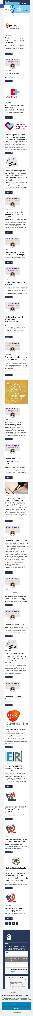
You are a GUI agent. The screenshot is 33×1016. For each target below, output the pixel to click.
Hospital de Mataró (12, 73)
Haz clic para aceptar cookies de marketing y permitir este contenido (16, 959)
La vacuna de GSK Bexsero (15, 729)
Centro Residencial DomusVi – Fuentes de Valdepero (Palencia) (16, 809)
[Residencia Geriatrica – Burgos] (16, 687)
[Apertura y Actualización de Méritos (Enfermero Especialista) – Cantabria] (16, 93)
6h (24, 977)
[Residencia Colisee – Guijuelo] (16, 531)
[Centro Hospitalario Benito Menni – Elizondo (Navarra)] (16, 126)
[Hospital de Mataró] (16, 63)
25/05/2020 (8, 650)
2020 (9, 15)
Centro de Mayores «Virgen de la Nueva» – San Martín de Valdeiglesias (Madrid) (16, 841)
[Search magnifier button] (19, 3)
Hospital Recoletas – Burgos (15, 625)
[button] (2, 6)
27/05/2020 (8, 314)
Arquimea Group (11, 592)
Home (6, 15)
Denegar (16, 1008)
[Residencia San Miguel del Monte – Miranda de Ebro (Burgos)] (16, 202)
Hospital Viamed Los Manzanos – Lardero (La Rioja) (14, 461)
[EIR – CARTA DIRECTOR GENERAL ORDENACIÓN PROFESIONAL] (16, 756)
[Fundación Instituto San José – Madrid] (16, 272)
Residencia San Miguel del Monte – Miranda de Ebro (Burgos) (14, 214)
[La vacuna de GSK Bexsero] (16, 717)
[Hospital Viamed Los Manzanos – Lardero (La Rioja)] (16, 449)
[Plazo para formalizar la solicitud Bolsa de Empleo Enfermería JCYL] (16, 26)
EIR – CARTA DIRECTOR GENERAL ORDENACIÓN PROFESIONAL (13, 768)
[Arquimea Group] (16, 582)
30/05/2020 (8, 35)
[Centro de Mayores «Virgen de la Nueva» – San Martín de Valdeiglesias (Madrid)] (16, 829)
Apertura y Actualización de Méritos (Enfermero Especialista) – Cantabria (15, 107)
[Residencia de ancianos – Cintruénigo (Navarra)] (16, 898)
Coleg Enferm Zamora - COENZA (16, 977)
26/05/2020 (8, 495)
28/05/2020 (8, 209)
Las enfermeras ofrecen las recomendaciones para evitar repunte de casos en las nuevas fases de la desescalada (16, 658)
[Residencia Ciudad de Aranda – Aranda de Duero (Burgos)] (16, 347)
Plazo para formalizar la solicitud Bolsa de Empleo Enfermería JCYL (14, 40)
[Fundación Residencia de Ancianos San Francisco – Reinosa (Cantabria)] (16, 307)
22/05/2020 (8, 763)
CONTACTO (24, 3)
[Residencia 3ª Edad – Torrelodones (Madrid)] (16, 412)
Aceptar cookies (16, 1004)
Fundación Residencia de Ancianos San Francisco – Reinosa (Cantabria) (14, 319)
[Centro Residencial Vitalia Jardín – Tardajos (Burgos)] (16, 242)
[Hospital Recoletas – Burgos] (16, 615)
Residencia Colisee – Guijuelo (16, 541)
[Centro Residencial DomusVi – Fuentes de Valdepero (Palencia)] (16, 797)
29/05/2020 (8, 70)
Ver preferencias (16, 1012)
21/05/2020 (8, 905)
